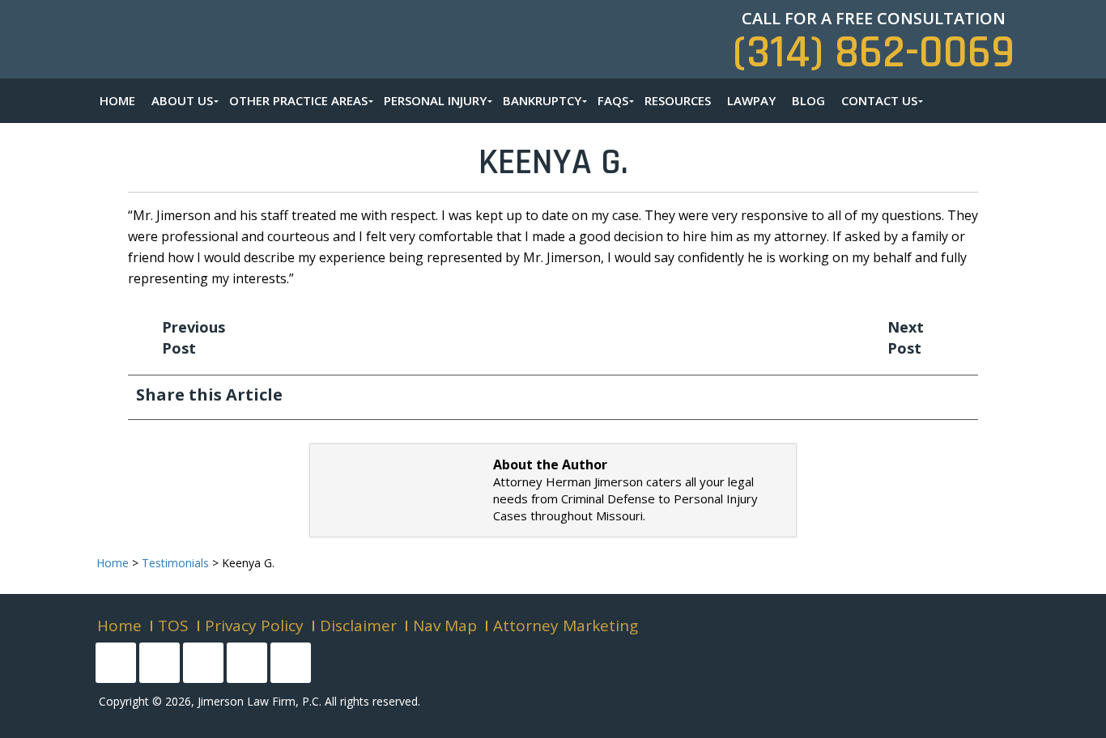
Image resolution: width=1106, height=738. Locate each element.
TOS (173, 625)
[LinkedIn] (930, 400)
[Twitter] (903, 400)
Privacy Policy (254, 625)
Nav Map (445, 625)
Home (119, 625)
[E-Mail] (956, 400)
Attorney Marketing (565, 625)
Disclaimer (358, 625)
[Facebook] (876, 400)
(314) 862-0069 (874, 53)
